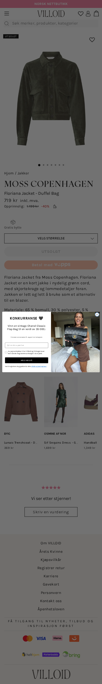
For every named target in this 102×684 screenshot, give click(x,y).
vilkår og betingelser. (39, 366)
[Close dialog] (97, 314)
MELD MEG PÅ (26, 360)
